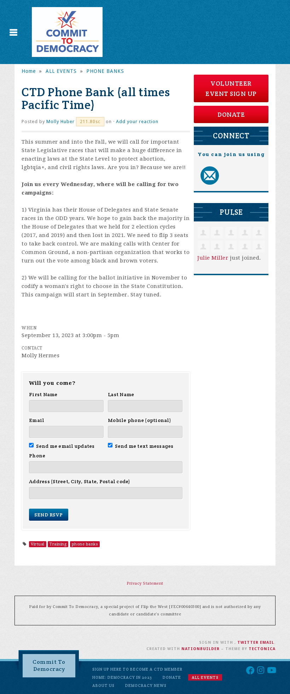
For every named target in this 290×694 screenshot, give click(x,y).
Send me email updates (65, 446)
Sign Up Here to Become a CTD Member (137, 669)
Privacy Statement (145, 583)
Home (29, 71)
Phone (37, 455)
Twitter (248, 642)
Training (58, 544)
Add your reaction (137, 121)
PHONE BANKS (105, 71)
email (267, 642)
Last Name (121, 394)
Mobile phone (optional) (139, 420)
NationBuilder (200, 649)
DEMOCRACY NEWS (146, 685)
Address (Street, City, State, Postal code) (79, 481)
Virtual (38, 544)
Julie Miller (212, 258)
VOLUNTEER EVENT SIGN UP (231, 88)
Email (36, 420)
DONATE (231, 114)
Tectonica (262, 649)
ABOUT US (103, 685)
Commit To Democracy (49, 665)
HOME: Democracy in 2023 (122, 677)
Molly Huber (60, 121)
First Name (43, 394)
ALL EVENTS (61, 71)
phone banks (85, 544)
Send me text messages (144, 446)
